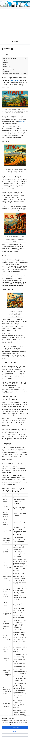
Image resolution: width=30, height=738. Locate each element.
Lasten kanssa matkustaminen (12, 69)
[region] (15, 727)
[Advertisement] (15, 24)
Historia (6, 64)
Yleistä (5, 60)
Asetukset (15, 731)
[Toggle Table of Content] (24, 59)
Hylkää (15, 735)
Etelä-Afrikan (14, 80)
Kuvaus (6, 62)
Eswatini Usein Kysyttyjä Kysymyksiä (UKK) (15, 73)
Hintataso (6, 71)
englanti (21, 121)
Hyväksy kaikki (15, 727)
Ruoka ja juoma (8, 68)
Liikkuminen (7, 66)
